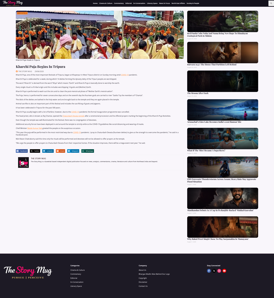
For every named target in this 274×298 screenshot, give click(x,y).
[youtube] (224, 271)
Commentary (119, 3)
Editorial (128, 3)
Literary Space (152, 3)
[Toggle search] (271, 3)
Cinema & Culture (105, 3)
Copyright (143, 278)
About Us (142, 270)
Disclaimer (143, 282)
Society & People (193, 3)
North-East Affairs (178, 3)
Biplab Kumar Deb (34, 128)
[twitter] (214, 271)
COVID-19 (125, 75)
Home (95, 3)
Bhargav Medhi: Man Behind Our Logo (154, 274)
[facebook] (209, 271)
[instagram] (219, 271)
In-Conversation (139, 3)
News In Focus (164, 3)
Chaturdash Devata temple (73, 116)
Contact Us (143, 286)
